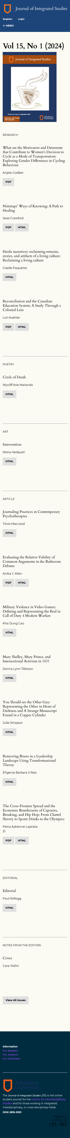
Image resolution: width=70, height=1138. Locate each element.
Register (7, 19)
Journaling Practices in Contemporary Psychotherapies (31, 513)
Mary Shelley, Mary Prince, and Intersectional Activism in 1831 (27, 659)
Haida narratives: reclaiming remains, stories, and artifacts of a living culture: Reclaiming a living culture (31, 256)
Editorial (9, 890)
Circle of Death (14, 377)
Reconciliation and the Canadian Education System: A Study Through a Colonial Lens (32, 305)
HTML (22, 227)
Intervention (12, 444)
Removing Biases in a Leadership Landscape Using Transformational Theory (29, 760)
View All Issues (16, 1000)
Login (21, 19)
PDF (8, 181)
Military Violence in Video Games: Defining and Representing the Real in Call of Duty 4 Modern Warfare (31, 611)
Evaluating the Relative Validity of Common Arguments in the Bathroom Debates (32, 561)
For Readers (10, 1050)
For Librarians (11, 1058)
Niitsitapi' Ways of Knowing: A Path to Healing (33, 208)
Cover (7, 958)
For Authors (10, 1054)
